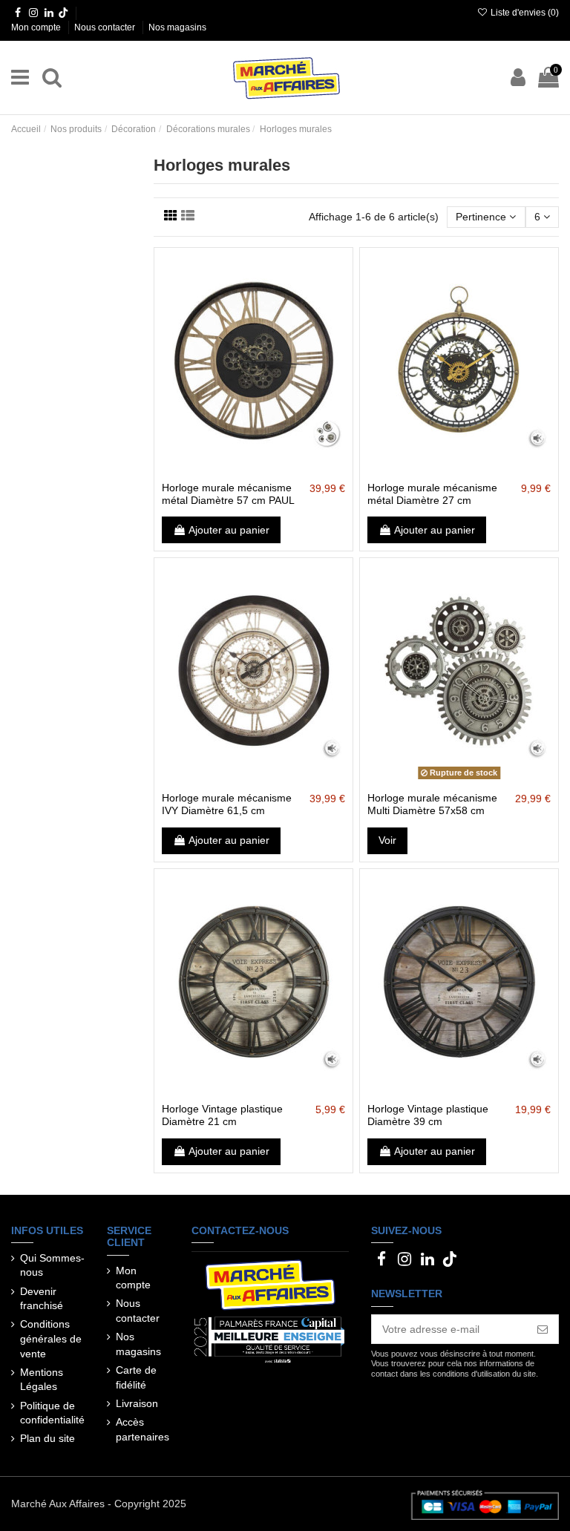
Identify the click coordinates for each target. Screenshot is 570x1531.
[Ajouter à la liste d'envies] (232, 469)
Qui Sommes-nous (52, 1265)
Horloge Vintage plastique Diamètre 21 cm (222, 1115)
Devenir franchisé (41, 1298)
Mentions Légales (41, 1379)
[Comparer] (253, 469)
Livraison (137, 1403)
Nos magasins (177, 27)
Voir (387, 840)
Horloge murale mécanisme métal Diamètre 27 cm (432, 494)
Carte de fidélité (136, 1377)
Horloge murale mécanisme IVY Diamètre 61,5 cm (227, 804)
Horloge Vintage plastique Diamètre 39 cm (427, 1115)
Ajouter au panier (229, 530)
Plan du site (47, 1438)
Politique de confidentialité (52, 1413)
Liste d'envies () (523, 12)
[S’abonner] (542, 1329)
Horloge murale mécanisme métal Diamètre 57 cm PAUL (228, 494)
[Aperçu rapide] (274, 469)
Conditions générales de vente (51, 1338)
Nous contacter (105, 27)
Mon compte (37, 27)
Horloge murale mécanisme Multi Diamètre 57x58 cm (432, 804)
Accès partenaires (142, 1429)
